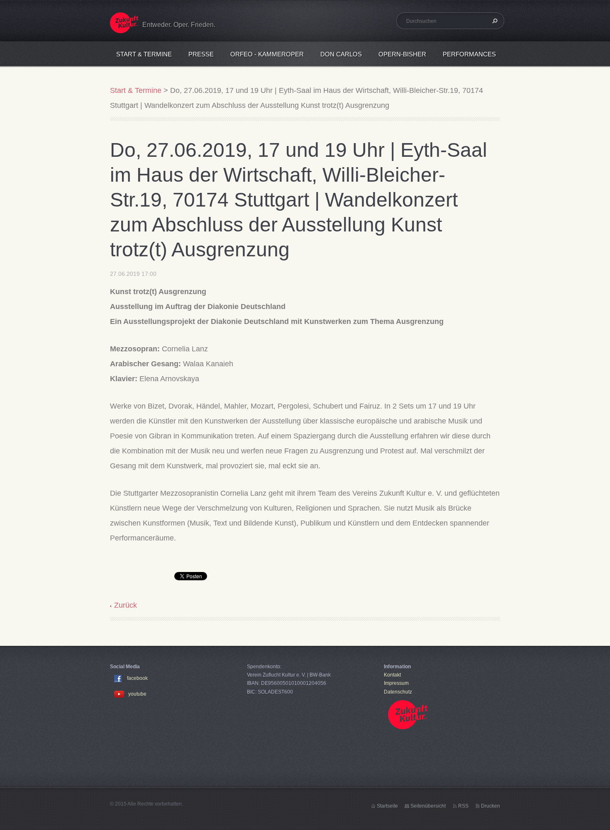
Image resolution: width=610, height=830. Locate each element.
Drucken (490, 806)
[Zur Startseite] (124, 28)
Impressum (396, 683)
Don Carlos (341, 54)
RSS (463, 806)
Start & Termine (144, 54)
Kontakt (392, 675)
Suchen (494, 21)
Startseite (387, 806)
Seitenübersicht (428, 806)
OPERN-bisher (402, 54)
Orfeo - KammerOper (267, 54)
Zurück (125, 605)
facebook (137, 678)
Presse (201, 54)
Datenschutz (398, 692)
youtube (137, 694)
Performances (469, 54)
